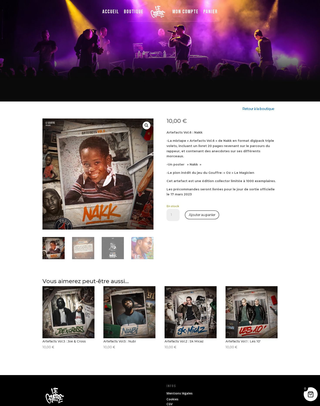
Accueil (110, 11)
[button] (146, 125)
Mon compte (185, 11)
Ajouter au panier (202, 215)
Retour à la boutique (258, 109)
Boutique (133, 11)
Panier (210, 11)
